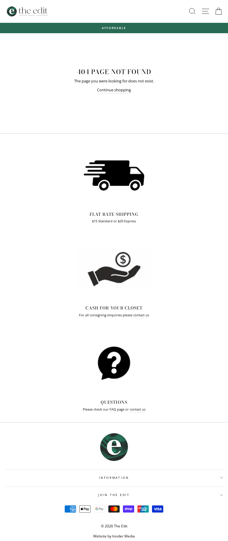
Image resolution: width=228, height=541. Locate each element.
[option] (114, 28)
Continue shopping (114, 89)
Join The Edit (114, 495)
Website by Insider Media (114, 536)
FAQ (113, 409)
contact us (141, 315)
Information (114, 478)
